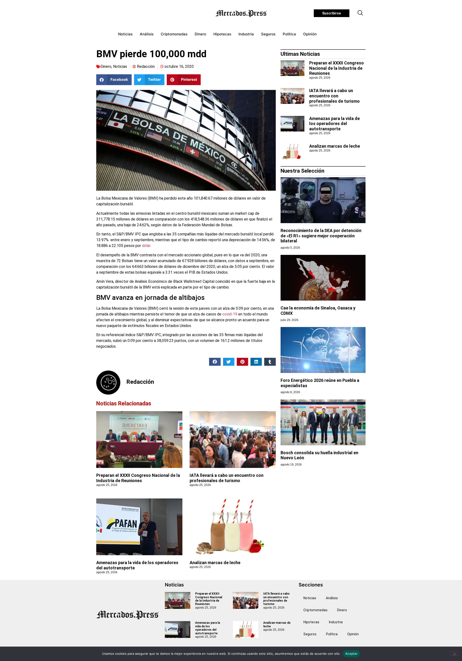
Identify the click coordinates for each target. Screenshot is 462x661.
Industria (246, 34)
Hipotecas (222, 34)
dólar (146, 245)
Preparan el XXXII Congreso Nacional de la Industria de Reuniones (138, 478)
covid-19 (229, 314)
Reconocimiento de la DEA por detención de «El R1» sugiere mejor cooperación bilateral (321, 235)
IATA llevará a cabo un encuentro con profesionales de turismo (226, 478)
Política (289, 34)
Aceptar (351, 653)
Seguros (268, 34)
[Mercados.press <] (241, 13)
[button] (360, 13)
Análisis (147, 34)
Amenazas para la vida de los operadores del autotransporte (334, 123)
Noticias (125, 34)
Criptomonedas (174, 34)
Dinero (200, 34)
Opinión (310, 34)
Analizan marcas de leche (215, 562)
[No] (454, 653)
